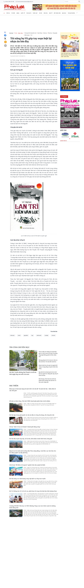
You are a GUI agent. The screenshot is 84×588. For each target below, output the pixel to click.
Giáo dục (45, 33)
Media (18, 13)
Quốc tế (23, 13)
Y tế (31, 35)
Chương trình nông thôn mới (30, 33)
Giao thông (40, 33)
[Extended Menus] (77, 12)
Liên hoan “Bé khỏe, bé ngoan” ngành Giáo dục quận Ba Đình (27, 465)
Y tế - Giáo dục (19, 33)
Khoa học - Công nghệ (52, 33)
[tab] (69, 138)
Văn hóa (46, 13)
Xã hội (40, 13)
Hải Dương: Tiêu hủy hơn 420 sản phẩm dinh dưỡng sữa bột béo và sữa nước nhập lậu (47, 380)
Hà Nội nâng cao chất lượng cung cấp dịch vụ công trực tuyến (27, 478)
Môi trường (27, 35)
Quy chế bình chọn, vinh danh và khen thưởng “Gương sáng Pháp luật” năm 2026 (69, 55)
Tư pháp (13, 13)
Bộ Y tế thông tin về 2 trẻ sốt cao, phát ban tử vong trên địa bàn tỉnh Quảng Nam (33, 491)
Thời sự (8, 13)
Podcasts (28, 13)
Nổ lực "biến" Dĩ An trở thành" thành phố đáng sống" (24, 427)
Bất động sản (57, 13)
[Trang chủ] (4, 13)
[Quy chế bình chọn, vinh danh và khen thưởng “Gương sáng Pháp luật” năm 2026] (70, 46)
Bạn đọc (64, 13)
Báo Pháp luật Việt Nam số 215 (69, 124)
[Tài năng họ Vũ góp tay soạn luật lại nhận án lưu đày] (15, 7)
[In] (5, 45)
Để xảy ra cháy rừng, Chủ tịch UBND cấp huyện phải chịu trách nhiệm (29, 401)
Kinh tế (50, 13)
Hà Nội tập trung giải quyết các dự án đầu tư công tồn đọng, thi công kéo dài (31, 415)
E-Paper (64, 96)
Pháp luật (35, 13)
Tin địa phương (71, 13)
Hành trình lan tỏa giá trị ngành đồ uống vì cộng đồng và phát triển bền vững (48, 367)
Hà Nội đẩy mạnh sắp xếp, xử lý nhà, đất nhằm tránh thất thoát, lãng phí (30, 438)
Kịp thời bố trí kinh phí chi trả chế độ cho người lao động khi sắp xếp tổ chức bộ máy (48, 373)
